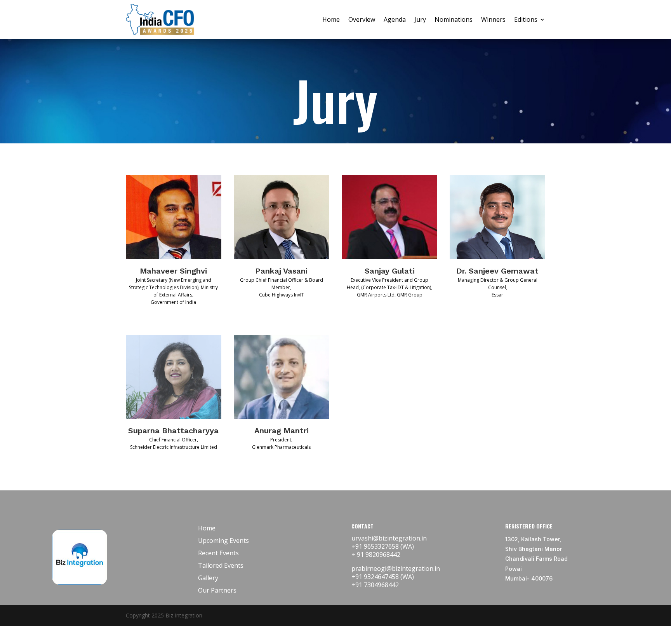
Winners (493, 19)
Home (331, 19)
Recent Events (218, 553)
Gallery (208, 578)
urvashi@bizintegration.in (389, 538)
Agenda (395, 19)
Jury (420, 19)
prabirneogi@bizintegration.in (395, 568)
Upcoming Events (223, 540)
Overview (361, 19)
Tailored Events (220, 565)
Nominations (454, 19)
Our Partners (217, 590)
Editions (525, 19)
